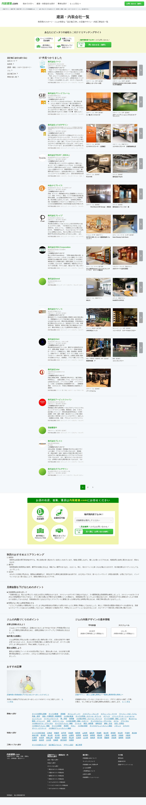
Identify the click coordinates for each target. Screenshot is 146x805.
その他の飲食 (68, 716)
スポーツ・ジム (90, 81)
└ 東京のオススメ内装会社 (55, 769)
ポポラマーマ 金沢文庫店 (120, 269)
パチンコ (117, 726)
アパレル (88, 235)
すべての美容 (56, 726)
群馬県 (113, 733)
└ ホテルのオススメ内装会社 (56, 788)
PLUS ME (89, 177)
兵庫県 (34, 738)
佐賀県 (128, 738)
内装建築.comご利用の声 (90, 764)
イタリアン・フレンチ (77, 82)
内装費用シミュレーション (91, 777)
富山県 (50, 735)
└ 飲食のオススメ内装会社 (55, 779)
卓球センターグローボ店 (93, 83)
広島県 (78, 738)
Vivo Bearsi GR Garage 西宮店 (98, 207)
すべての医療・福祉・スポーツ (115, 719)
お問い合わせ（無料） (134, 4)
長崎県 (34, 740)
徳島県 (92, 738)
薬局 (48, 721)
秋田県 (77, 733)
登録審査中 (52, 428)
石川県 (57, 735)
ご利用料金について (89, 771)
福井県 (64, 735)
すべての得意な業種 (39, 714)
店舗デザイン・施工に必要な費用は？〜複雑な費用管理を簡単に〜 (99, 695)
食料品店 (98, 723)
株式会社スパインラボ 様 (121, 207)
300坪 (123, 81)
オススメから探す (52, 766)
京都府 (121, 735)
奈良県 (41, 738)
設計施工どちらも (55, 745)
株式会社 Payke (118, 177)
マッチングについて (89, 761)
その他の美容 (82, 726)
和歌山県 (49, 738)
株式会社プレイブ (55, 216)
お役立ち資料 (87, 774)
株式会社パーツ (54, 62)
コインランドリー (118, 361)
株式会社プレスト (55, 441)
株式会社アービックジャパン (60, 400)
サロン (79, 390)
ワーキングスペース (51, 719)
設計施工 (64, 65)
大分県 (48, 740)
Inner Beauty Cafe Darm (120, 237)
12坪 (123, 112)
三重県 (106, 735)
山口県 (85, 738)
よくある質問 (87, 768)
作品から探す (51, 763)
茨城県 (99, 733)
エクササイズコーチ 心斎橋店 (95, 146)
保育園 (71, 719)
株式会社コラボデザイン (58, 125)
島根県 (64, 738)
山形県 (84, 733)
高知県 (113, 738)
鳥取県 (57, 738)
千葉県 (127, 733)
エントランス (37, 719)
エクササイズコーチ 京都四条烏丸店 (124, 146)
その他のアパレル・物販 (41, 726)
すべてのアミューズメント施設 (101, 726)
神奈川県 (35, 735)
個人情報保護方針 (19, 795)
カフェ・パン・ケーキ (77, 148)
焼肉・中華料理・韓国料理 (93, 358)
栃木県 (106, 733)
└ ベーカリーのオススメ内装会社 (57, 785)
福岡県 (121, 738)
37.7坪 (93, 235)
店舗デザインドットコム (125, 764)
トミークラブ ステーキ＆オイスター (124, 330)
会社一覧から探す (52, 760)
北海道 (49, 733)
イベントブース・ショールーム (123, 716)
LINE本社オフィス (92, 330)
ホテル (116, 721)
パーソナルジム (91, 391)
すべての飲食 (53, 714)
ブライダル (125, 721)
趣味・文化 (108, 723)
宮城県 (70, 733)
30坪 (124, 328)
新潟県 (43, 735)
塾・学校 (64, 390)
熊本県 (41, 740)
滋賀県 (113, 735)
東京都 (134, 733)
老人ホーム (133, 719)
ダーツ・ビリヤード (39, 728)
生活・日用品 (119, 723)
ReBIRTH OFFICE (118, 300)
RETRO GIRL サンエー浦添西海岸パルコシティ (98, 237)
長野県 (78, 735)
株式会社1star (54, 369)
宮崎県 (55, 740)
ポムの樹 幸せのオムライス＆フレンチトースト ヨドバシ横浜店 (98, 269)
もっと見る (126, 702)
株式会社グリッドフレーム (59, 93)
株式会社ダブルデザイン (58, 469)
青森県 (56, 733)
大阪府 (128, 735)
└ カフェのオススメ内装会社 (56, 782)
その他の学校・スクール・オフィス (89, 719)
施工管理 (58, 65)
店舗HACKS (121, 761)
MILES (88, 300)
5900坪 (94, 328)
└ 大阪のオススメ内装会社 (55, 772)
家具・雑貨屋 (88, 723)
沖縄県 (71, 740)
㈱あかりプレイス (55, 185)
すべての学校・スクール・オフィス (88, 716)
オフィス (115, 174)
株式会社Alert (53, 339)
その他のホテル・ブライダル (42, 723)
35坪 (96, 81)
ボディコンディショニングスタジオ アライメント (124, 115)
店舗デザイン (51, 65)
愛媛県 (106, 738)
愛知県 (99, 735)
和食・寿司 (36, 716)
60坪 (102, 358)
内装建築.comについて (90, 758)
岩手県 (63, 733)
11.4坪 (127, 235)
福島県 (92, 733)
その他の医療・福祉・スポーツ (77, 721)
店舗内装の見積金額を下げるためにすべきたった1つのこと (28, 695)
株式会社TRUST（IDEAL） (59, 155)
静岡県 (92, 735)
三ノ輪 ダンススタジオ (93, 115)
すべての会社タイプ (39, 745)
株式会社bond (54, 279)
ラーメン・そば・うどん (80, 176)
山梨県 (71, 735)
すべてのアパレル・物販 (64, 723)
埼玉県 (120, 733)
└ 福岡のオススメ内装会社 (55, 776)
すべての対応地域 (38, 733)
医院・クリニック (38, 721)
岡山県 (71, 738)
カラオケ (126, 726)
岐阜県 (85, 735)
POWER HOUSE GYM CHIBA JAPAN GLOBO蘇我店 (124, 83)
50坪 (96, 112)
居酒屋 (58, 82)
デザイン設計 (68, 745)
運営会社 (120, 758)
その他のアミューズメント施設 (60, 728)
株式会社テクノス (55, 309)
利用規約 (9, 795)
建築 (114, 358)
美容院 (66, 726)
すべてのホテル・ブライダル (101, 721)
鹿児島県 (63, 740)
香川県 (99, 738)
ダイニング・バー (65, 82)
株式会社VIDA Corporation (59, 247)
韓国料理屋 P (90, 361)
